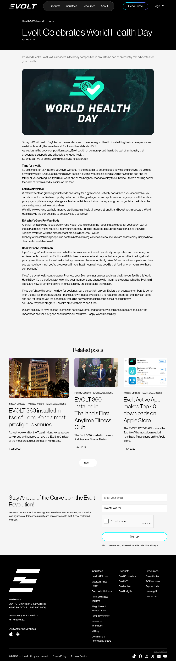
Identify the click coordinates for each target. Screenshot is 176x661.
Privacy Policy (60, 656)
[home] (23, 6)
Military (95, 631)
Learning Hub (152, 591)
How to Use (151, 596)
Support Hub (152, 586)
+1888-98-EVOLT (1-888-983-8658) (27, 607)
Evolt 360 (124, 581)
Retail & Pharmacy (100, 616)
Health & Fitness (100, 576)
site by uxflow (160, 651)
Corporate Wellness (102, 591)
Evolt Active (124, 586)
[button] (55, 6)
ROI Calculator (153, 581)
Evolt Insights (125, 591)
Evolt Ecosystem (127, 576)
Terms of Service (79, 656)
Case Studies (152, 576)
